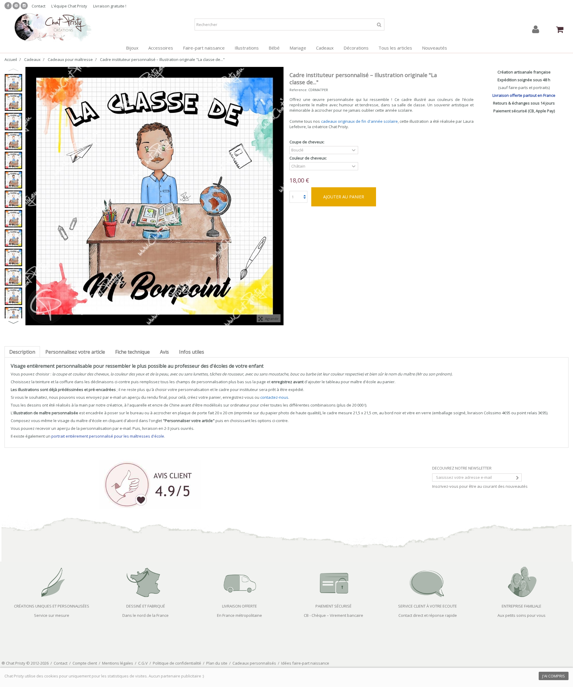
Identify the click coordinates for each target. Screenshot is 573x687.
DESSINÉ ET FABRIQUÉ (145, 606)
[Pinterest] (16, 5)
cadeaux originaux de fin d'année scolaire (359, 121)
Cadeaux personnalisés (254, 663)
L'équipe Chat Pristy (69, 6)
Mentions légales (117, 663)
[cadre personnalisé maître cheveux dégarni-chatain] (13, 199)
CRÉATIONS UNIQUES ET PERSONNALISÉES (51, 606)
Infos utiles (191, 352)
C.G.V (143, 663)
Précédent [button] (28, 196)
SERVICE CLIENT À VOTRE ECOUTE (427, 606)
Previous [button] (13, 70)
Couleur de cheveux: (308, 158)
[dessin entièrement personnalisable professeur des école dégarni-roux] (13, 218)
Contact (38, 6)
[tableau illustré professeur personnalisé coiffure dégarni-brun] (13, 257)
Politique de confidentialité (177, 663)
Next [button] (13, 322)
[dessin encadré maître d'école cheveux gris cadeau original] (13, 296)
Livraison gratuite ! (109, 6)
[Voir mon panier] (560, 29)
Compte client (85, 663)
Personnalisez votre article (75, 352)
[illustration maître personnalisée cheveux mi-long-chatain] (13, 160)
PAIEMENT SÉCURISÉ (333, 606)
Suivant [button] (280, 196)
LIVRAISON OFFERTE (239, 606)
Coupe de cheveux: (307, 142)
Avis (164, 352)
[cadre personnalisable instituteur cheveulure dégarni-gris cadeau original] (13, 82)
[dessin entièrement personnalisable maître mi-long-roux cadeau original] (13, 141)
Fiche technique (132, 352)
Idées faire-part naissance (305, 663)
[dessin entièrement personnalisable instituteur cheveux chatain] (13, 315)
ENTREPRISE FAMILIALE (521, 606)
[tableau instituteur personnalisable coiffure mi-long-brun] (13, 179)
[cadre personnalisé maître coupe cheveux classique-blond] (13, 277)
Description (22, 352)
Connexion (535, 29)
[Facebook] (8, 5)
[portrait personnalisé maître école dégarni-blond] (13, 238)
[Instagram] (24, 5)
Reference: (298, 90)
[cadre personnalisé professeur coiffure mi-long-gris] (13, 121)
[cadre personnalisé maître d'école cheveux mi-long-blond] (13, 102)
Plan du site (216, 663)
